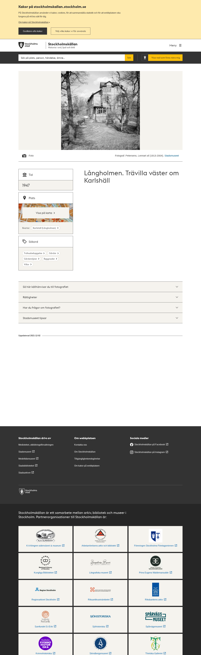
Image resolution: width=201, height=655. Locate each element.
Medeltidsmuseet (26, 459)
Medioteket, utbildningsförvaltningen (35, 445)
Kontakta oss (80, 445)
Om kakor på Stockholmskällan (33, 22)
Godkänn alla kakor (33, 31)
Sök (129, 57)
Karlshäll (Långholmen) (44, 227)
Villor (26, 264)
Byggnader (49, 258)
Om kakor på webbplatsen (87, 466)
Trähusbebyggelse (33, 253)
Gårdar (52, 253)
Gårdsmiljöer (30, 258)
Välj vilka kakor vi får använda (70, 31)
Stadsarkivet (24, 473)
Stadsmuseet (171, 155)
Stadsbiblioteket (26, 466)
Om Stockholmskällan (84, 452)
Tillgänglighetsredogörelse (87, 459)
